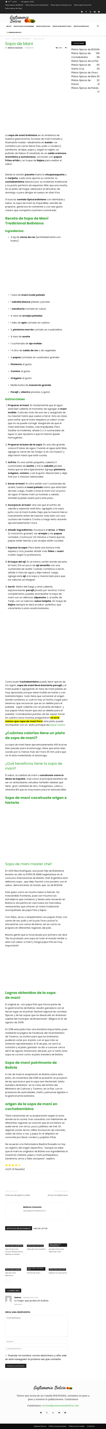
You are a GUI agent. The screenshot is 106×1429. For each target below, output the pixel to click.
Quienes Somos (40, 1426)
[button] (98, 26)
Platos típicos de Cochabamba (36, 5)
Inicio (8, 26)
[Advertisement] (36, 127)
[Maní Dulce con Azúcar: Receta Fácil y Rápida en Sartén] (14, 1240)
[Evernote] (82, 11)
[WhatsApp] (25, 1178)
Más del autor (40, 1228)
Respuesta (18, 1304)
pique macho (57, 724)
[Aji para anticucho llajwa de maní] (58, 1240)
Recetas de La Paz (43, 26)
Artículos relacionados (19, 1228)
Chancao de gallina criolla (17, 1195)
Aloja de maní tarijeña (36, 1249)
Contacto (91, 1426)
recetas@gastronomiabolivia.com (60, 1405)
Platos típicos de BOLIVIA (14, 5)
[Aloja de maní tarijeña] (36, 1240)
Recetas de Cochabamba (24, 26)
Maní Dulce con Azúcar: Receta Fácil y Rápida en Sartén (14, 1251)
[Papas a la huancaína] (58, 1264)
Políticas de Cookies (77, 1426)
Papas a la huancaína (58, 1273)
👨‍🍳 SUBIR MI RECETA (13, 32)
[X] (90, 11)
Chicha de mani (33, 1273)
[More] (31, 1178)
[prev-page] (6, 1280)
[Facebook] (86, 11)
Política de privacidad (57, 1426)
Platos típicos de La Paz (82, 5)
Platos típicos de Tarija (13, 8)
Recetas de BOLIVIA (81, 26)
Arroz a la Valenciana (58, 1195)
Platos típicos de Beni (13, 1269)
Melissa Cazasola (15, 48)
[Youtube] (99, 11)
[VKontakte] (95, 11)
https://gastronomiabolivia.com (34, 1211)
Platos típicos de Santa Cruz (61, 5)
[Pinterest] (19, 1178)
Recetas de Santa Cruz (62, 26)
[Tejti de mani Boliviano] (14, 1264)
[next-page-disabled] (11, 1280)
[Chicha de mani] (36, 1264)
